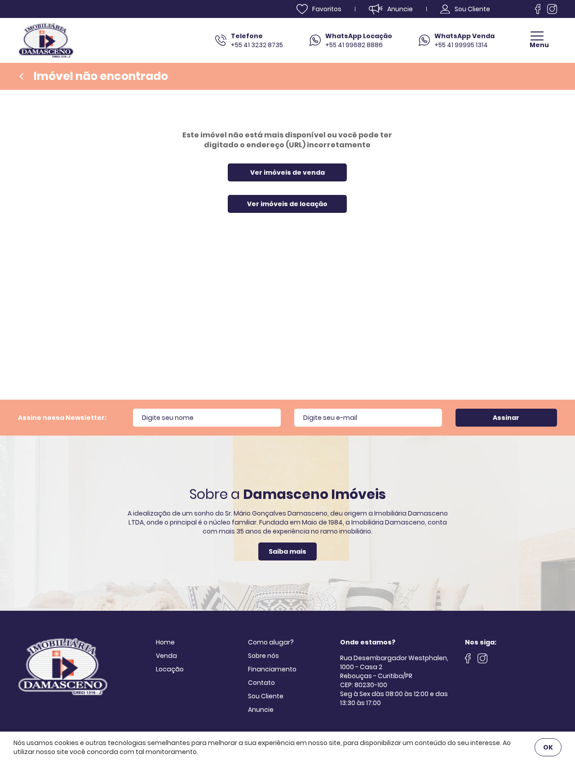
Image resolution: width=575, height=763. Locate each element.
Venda (166, 655)
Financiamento (272, 669)
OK (548, 747)
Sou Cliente (265, 696)
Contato (261, 682)
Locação (170, 669)
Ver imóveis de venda (287, 172)
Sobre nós (263, 655)
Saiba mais (287, 551)
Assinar (506, 417)
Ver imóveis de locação (287, 203)
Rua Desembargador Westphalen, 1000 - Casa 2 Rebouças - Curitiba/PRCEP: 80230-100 (394, 671)
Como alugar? (271, 642)
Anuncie (261, 709)
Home (165, 642)
